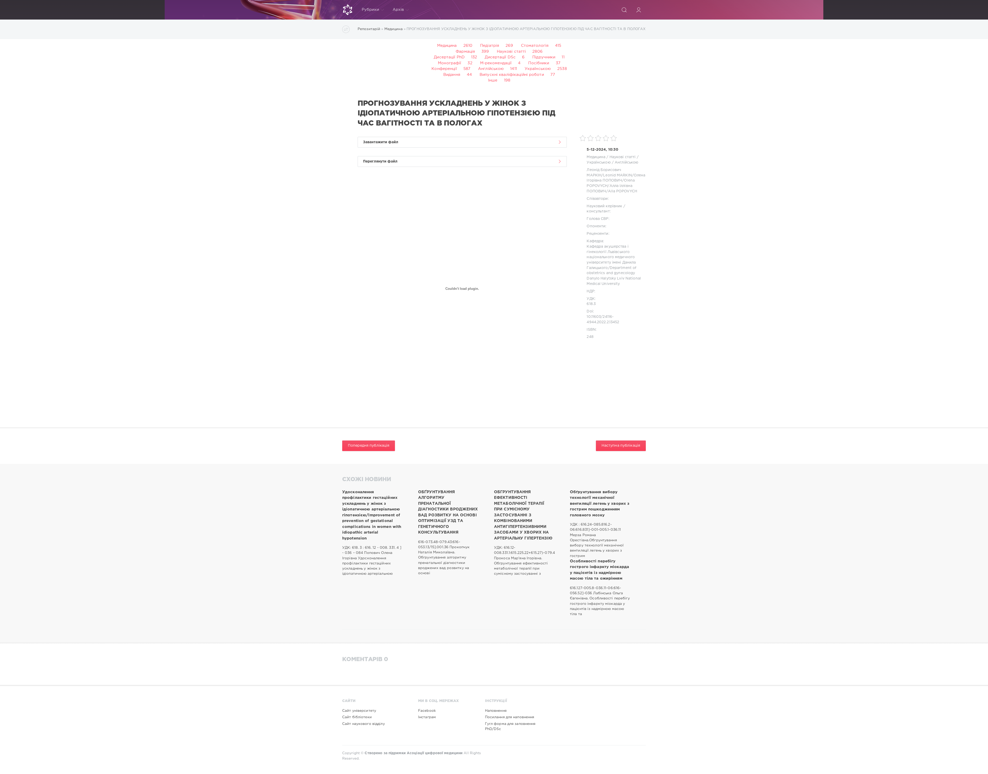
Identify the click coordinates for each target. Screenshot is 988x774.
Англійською (491, 68)
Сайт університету (359, 710)
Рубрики (370, 9)
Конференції (444, 68)
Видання (451, 74)
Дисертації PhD (449, 57)
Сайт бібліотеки (357, 717)
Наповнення (496, 710)
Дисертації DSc (500, 57)
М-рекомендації (496, 63)
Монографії (449, 63)
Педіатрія (489, 45)
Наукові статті (511, 51)
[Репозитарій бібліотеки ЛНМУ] (347, 10)
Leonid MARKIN (617, 175)
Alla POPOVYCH (622, 191)
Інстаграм (427, 717)
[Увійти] (638, 10)
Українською (538, 68)
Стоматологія (535, 45)
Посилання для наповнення (509, 717)
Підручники (543, 57)
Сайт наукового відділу (363, 723)
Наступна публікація (621, 445)
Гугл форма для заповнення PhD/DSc (510, 726)
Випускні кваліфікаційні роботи (512, 74)
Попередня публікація (368, 445)
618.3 (591, 303)
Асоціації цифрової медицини (435, 753)
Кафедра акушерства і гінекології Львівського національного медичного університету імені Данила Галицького (611, 257)
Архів (398, 9)
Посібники (538, 63)
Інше (492, 80)
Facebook (427, 710)
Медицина (447, 45)
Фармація (465, 51)
